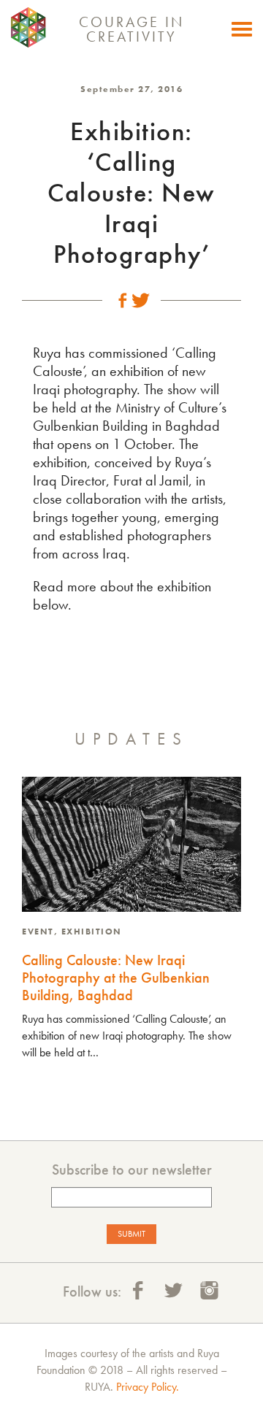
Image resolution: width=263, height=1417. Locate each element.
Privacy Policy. (147, 1386)
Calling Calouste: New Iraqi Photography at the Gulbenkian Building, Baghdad (116, 978)
